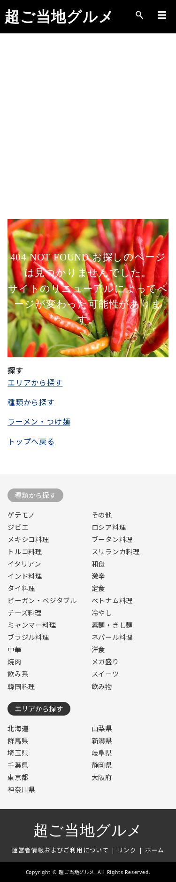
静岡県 (102, 765)
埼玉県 (18, 752)
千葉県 (18, 765)
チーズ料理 (25, 612)
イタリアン (24, 563)
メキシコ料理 (28, 539)
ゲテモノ (21, 515)
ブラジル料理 (28, 637)
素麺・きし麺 (112, 625)
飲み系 (18, 673)
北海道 (18, 728)
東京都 (18, 777)
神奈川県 (21, 789)
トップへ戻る (31, 441)
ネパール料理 (112, 637)
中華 (15, 649)
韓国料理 (21, 686)
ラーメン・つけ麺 (39, 422)
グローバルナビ (162, 15)
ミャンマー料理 (32, 625)
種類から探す (31, 402)
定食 (99, 588)
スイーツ (105, 673)
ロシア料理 (109, 527)
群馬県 (18, 740)
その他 (102, 515)
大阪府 (102, 777)
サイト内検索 (139, 15)
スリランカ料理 (116, 551)
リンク (127, 850)
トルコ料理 (25, 551)
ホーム (154, 850)
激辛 (99, 576)
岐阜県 (102, 752)
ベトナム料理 (112, 600)
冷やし (102, 612)
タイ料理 (21, 588)
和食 (99, 563)
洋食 (99, 649)
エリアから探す (35, 383)
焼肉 (15, 661)
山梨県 (102, 728)
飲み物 (102, 686)
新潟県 (102, 740)
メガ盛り (105, 661)
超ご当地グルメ (60, 16)
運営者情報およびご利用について (60, 850)
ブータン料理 (112, 539)
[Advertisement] (88, 131)
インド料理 (25, 576)
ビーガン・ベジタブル (42, 600)
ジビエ (18, 527)
